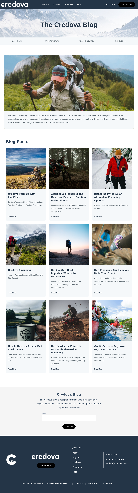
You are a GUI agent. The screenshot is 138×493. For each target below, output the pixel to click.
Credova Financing (19, 270)
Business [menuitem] (77, 462)
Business (69, 4)
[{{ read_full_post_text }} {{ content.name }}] (26, 168)
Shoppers (56, 4)
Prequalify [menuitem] (127, 4)
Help (79, 4)
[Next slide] (130, 92)
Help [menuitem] (75, 472)
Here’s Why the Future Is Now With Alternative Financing (66, 349)
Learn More (46, 465)
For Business (120, 41)
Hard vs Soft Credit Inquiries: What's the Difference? (63, 273)
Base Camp (17, 41)
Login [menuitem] (110, 4)
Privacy (92, 483)
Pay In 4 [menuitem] (77, 457)
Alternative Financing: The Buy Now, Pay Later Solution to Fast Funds (68, 197)
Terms (79, 483)
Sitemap (107, 483)
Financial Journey (86, 41)
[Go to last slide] (8, 92)
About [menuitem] (75, 453)
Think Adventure (52, 41)
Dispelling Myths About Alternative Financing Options (108, 197)
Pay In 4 (45, 4)
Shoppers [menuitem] (77, 467)
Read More (12, 217)
